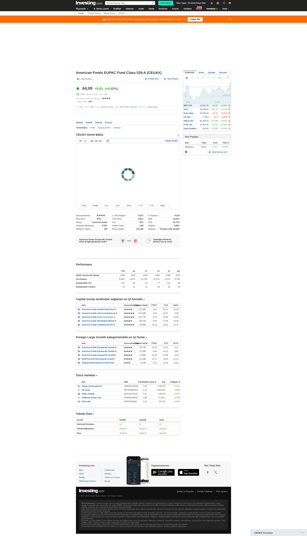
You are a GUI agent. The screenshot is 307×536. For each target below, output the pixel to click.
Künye (107, 481)
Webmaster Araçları (87, 481)
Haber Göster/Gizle (108, 141)
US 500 (187, 117)
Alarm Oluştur (172, 79)
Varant (199, 9)
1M (100, 141)
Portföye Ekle (153, 79)
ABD (92, 107)
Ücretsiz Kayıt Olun (197, 3)
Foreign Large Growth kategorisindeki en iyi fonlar (110, 337)
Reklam (108, 474)
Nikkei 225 (188, 121)
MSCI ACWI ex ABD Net (128, 107)
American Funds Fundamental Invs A (98, 325)
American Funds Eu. (194, 147)
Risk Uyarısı (222, 491)
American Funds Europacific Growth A (99, 351)
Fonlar (81, 13)
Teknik (151, 9)
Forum (108, 122)
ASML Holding (88, 394)
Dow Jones (189, 113)
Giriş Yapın (181, 3)
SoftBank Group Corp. (92, 398)
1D (92, 141)
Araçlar (175, 9)
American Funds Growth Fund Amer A (99, 309)
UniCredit (86, 401)
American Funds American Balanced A (99, 313)
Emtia (201, 72)
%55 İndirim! (166, 3)
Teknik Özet (84, 413)
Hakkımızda (110, 470)
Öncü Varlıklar (85, 375)
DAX (186, 109)
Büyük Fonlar (109, 13)
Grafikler (117, 9)
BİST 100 (188, 105)
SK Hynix (86, 390)
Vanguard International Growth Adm (98, 363)
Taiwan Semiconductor (92, 386)
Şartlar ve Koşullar (185, 491)
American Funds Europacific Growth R (99, 347)
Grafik (89, 122)
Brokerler (163, 9)
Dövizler (211, 72)
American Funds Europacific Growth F (99, 355)
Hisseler (223, 72)
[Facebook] (208, 472)
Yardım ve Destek (112, 477)
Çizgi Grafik (85, 141)
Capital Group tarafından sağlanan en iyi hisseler (109, 299)
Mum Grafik (80, 141)
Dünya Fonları (94, 13)
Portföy (82, 477)
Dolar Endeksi (190, 128)
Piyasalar (81, 8)
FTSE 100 (188, 125)
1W (95, 141)
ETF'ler (121, 13)
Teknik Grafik (171, 141)
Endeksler (190, 72)
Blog (81, 470)
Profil (93, 128)
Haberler (130, 9)
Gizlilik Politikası (205, 491)
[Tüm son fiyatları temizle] (186, 151)
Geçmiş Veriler (104, 128)
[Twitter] (215, 472)
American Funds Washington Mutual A (99, 321)
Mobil (81, 474)
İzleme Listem (102, 9)
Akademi (187, 9)
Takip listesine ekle (219, 152)
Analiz (141, 9)
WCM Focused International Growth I (98, 359)
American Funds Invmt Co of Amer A (98, 317)
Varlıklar (117, 128)
